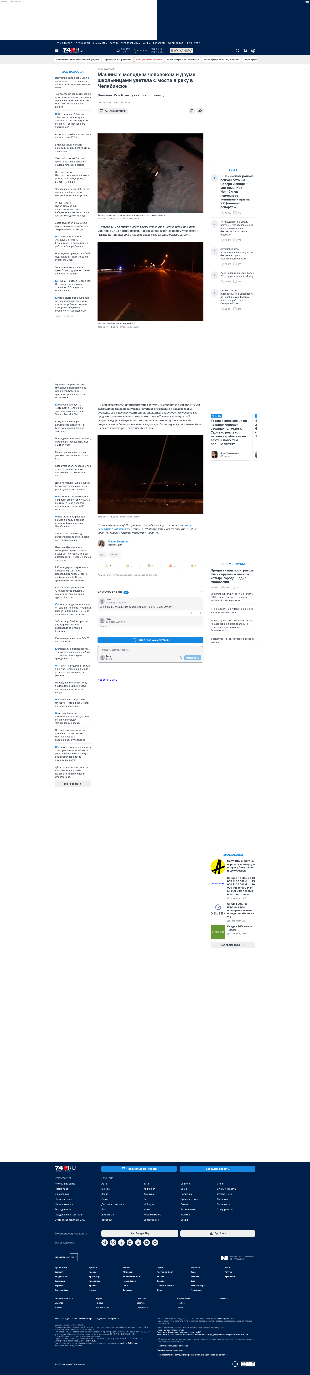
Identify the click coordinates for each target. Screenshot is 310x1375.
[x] (138, 1242)
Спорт (220, 1183)
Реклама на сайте (65, 1183)
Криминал (149, 1188)
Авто (104, 1183)
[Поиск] (238, 50)
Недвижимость (64, 43)
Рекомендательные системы (170, 1350)
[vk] (113, 1242)
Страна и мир (224, 1194)
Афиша (147, 43)
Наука (147, 1209)
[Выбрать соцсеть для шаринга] (200, 111)
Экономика (223, 1204)
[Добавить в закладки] (192, 111)
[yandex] (155, 1242)
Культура (149, 1194)
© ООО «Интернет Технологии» (70, 1364)
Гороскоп (159, 43)
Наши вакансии (64, 1204)
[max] (130, 1242)
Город (104, 1199)
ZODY (197, 43)
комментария (115, 110)
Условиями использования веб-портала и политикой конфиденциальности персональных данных (202, 1334)
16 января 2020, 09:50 (108, 102)
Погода (114, 43)
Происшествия (189, 1199)
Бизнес (105, 1188)
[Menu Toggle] (57, 50)
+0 (190, 613)
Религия (185, 1214)
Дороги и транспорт (112, 1204)
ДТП (102, 554)
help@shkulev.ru (76, 1345)
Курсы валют (175, 43)
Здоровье (107, 1219)
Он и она (186, 1183)
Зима (147, 1183)
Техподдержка (63, 1209)
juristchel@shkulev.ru (129, 1343)
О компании (62, 1194)
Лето (146, 1199)
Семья (184, 1219)
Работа (184, 1204)
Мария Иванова (118, 541)
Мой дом (149, 1204)
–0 (199, 613)
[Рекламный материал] (181, 50)
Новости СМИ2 (107, 679)
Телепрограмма (130, 43)
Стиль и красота (226, 1188)
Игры (189, 43)
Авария (114, 554)
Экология (222, 1199)
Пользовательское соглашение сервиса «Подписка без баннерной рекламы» (192, 1355)
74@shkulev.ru (89, 1341)
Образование (151, 1219)
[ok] (121, 1242)
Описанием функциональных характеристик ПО (179, 1332)
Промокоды (83, 43)
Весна (104, 1194)
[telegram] (104, 1242)
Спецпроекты (225, 1209)
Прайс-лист (61, 1188)
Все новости (73, 71)
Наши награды (63, 1199)
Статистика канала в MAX (70, 1219)
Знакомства (100, 43)
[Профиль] (253, 50)
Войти (109, 659)
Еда (103, 1209)
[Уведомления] (245, 50)
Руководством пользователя (170, 1330)
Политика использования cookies (172, 1346)
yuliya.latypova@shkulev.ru (223, 1319)
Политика (186, 1194)
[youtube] (146, 1242)
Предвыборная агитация (69, 1214)
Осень (184, 1188)
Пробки (141, 50)
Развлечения (188, 1209)
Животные (107, 1214)
